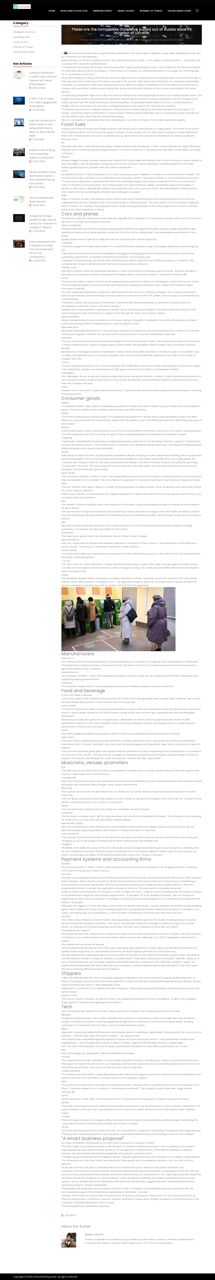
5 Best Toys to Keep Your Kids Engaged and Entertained (43, 102)
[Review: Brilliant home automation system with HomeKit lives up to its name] (19, 174)
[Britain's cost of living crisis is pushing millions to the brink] (19, 152)
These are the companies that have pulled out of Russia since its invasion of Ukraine (132, 40)
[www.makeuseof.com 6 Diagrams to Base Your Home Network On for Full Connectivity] (19, 243)
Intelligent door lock (74, 10)
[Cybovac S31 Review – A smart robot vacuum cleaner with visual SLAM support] (19, 74)
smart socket (126, 10)
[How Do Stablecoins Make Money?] (19, 199)
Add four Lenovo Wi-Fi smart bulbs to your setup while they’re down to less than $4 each (42, 128)
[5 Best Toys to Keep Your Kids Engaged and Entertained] (19, 100)
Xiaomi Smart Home (179, 10)
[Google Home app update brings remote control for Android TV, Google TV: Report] (19, 217)
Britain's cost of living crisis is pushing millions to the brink (42, 153)
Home (52, 10)
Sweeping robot (102, 10)
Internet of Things (151, 10)
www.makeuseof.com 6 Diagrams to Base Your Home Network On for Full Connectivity (42, 249)
